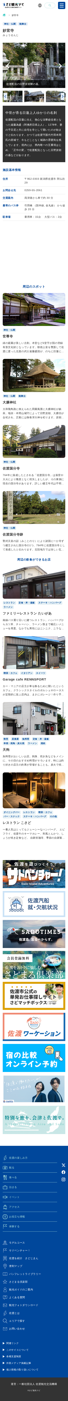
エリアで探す (17, 1320)
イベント (14, 1197)
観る (11, 1167)
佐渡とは (14, 1313)
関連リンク (12, 1343)
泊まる (13, 1187)
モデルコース (17, 1242)
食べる (13, 1177)
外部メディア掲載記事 (18, 1363)
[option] (34, 65)
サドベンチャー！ (19, 1250)
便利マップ (15, 1266)
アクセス (14, 1206)
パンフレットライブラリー (25, 1274)
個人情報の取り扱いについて (22, 1369)
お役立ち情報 (17, 1216)
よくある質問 (17, 1297)
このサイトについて (17, 1350)
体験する (14, 1226)
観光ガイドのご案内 (21, 1289)
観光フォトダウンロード (23, 1305)
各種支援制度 (13, 1356)
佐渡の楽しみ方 (18, 1157)
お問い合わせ (17, 1328)
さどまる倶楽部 (18, 1281)
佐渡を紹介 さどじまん (23, 1258)
